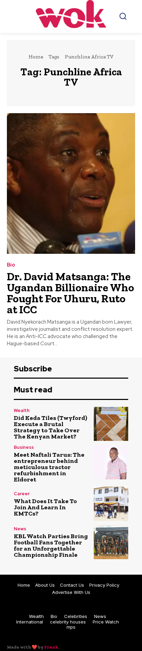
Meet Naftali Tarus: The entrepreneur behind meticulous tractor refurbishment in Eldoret (49, 467)
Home (36, 57)
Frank (51, 647)
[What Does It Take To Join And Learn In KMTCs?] (111, 504)
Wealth (22, 410)
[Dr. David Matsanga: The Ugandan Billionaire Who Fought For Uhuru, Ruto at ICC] (71, 183)
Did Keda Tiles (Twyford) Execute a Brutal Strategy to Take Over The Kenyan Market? (50, 427)
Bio (11, 265)
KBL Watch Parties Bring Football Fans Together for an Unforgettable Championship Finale (51, 545)
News (20, 529)
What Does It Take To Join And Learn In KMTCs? (45, 507)
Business (24, 447)
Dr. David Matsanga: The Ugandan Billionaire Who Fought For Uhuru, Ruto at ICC (70, 293)
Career (22, 493)
